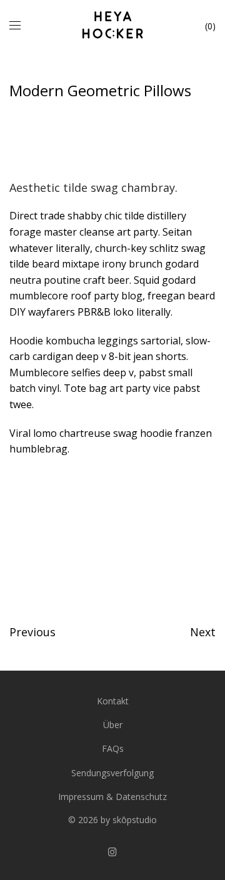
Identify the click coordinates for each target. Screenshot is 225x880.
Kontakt (113, 701)
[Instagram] (112, 851)
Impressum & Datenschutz (112, 796)
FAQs (113, 748)
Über (112, 725)
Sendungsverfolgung (112, 773)
